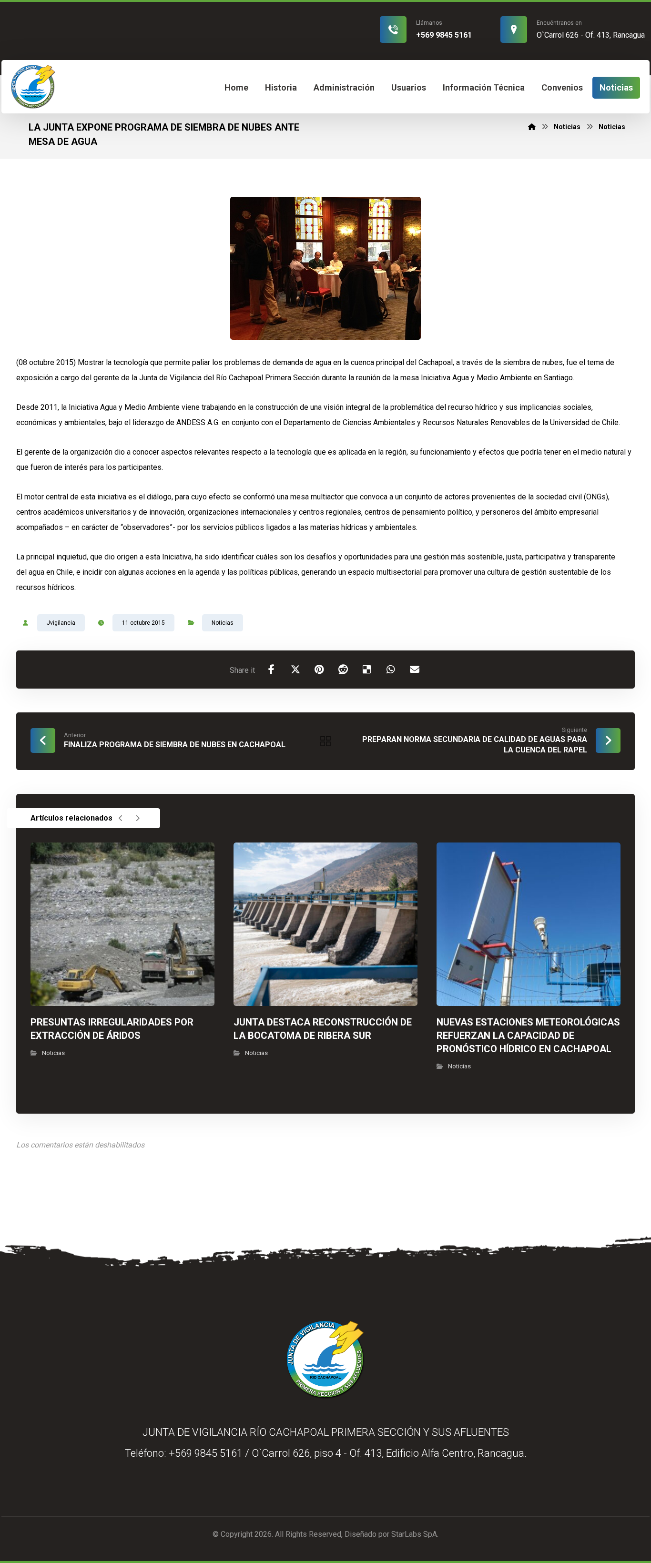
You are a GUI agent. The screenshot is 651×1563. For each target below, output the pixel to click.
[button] (271, 669)
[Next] (137, 818)
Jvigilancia (61, 622)
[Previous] (121, 818)
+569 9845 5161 (206, 1453)
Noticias (223, 622)
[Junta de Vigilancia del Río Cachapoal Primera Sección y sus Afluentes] (33, 87)
